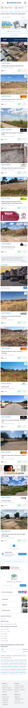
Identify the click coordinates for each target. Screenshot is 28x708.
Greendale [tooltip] (3, 629)
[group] (14, 24)
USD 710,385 (6, 130)
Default (23, 17)
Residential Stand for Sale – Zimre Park (11, 99)
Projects (16, 691)
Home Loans (5, 697)
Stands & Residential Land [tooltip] (8, 624)
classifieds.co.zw (18, 699)
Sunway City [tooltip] (4, 631)
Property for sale (19, 685)
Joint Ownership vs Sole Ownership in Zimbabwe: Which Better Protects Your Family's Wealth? (14, 663)
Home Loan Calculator (5, 699)
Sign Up (9, 687)
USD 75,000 (6, 198)
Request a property (19, 689)
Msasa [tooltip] (2, 634)
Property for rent (19, 687)
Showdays (5, 704)
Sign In (4, 687)
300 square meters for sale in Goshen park (13, 168)
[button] (2, 52)
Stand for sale (5, 386)
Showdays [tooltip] (3, 619)
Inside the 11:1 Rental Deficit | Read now (14, 561)
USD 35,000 (6, 63)
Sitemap (4, 691)
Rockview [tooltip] (3, 640)
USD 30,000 (6, 417)
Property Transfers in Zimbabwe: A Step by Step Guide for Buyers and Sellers (14, 669)
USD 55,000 (6, 383)
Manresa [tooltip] (3, 636)
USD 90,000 (5, 531)
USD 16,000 (5, 348)
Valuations (5, 702)
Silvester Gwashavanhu (20, 39)
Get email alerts (14, 35)
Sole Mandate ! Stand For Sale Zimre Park (12, 66)
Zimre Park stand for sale (8, 247)
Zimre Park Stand (6, 500)
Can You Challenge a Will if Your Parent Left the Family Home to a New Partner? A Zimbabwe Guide (14, 660)
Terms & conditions (7, 689)
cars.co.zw (17, 701)
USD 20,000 (6, 165)
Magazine (17, 697)
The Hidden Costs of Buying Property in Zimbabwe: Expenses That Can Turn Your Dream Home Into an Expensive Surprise (14, 672)
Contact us (5, 685)
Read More (23, 261)
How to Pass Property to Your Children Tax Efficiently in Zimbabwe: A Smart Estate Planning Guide (14, 666)
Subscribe (23, 585)
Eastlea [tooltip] (3, 638)
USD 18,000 (5, 313)
